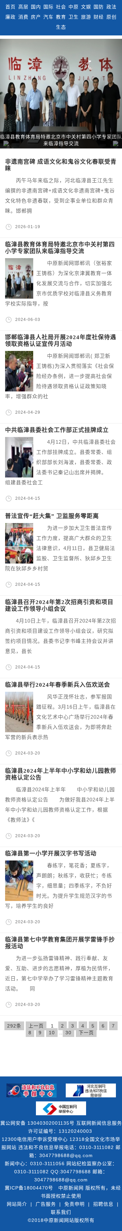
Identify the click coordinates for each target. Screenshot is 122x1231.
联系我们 (61, 1212)
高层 (23, 6)
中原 (73, 6)
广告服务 (46, 1204)
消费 (23, 17)
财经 (99, 17)
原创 (111, 17)
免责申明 (74, 1204)
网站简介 (17, 1204)
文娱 (86, 6)
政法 (111, 6)
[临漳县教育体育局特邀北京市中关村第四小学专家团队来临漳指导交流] (61, 93)
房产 (36, 17)
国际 (48, 6)
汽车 (48, 17)
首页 (10, 6)
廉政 (10, 17)
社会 (61, 6)
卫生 (73, 17)
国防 (99, 6)
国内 (36, 6)
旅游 (86, 17)
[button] (113, 93)
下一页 (86, 1032)
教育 (61, 17)
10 (52, 1032)
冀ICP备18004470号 (29, 1188)
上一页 (36, 1026)
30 (68, 1032)
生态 (61, 27)
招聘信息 (103, 1204)
